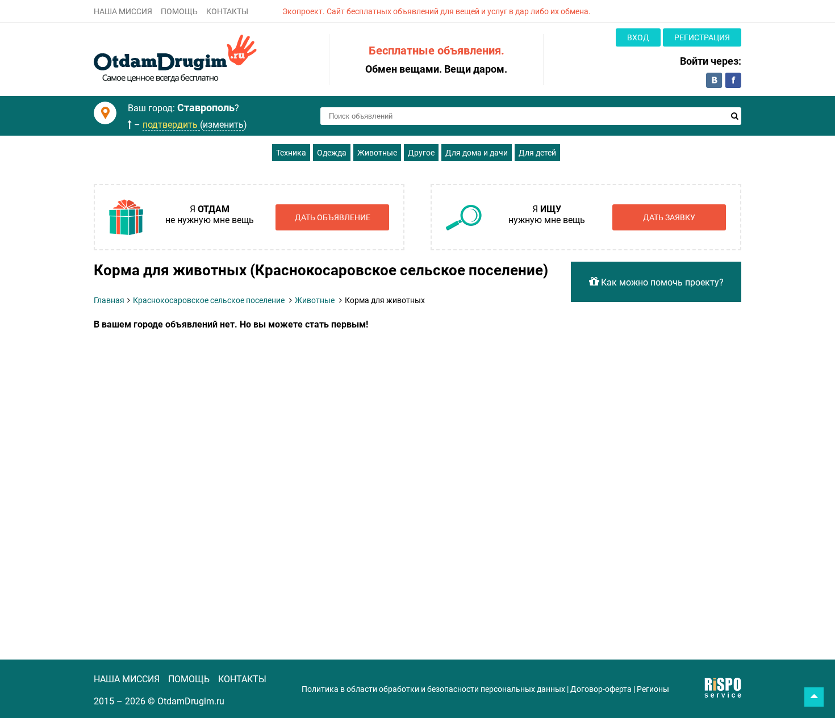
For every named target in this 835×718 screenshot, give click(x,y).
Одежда (331, 152)
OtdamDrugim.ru (190, 701)
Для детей (537, 152)
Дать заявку (669, 217)
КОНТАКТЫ (227, 11)
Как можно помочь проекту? (661, 282)
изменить (223, 124)
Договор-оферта (601, 689)
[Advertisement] (324, 414)
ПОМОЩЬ (179, 11)
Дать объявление (332, 217)
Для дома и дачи (476, 152)
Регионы (653, 689)
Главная (109, 300)
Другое (421, 152)
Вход (638, 37)
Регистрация (702, 37)
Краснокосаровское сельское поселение (209, 300)
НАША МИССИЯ (123, 11)
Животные (377, 152)
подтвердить (171, 124)
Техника (291, 152)
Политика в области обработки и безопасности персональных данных (433, 689)
